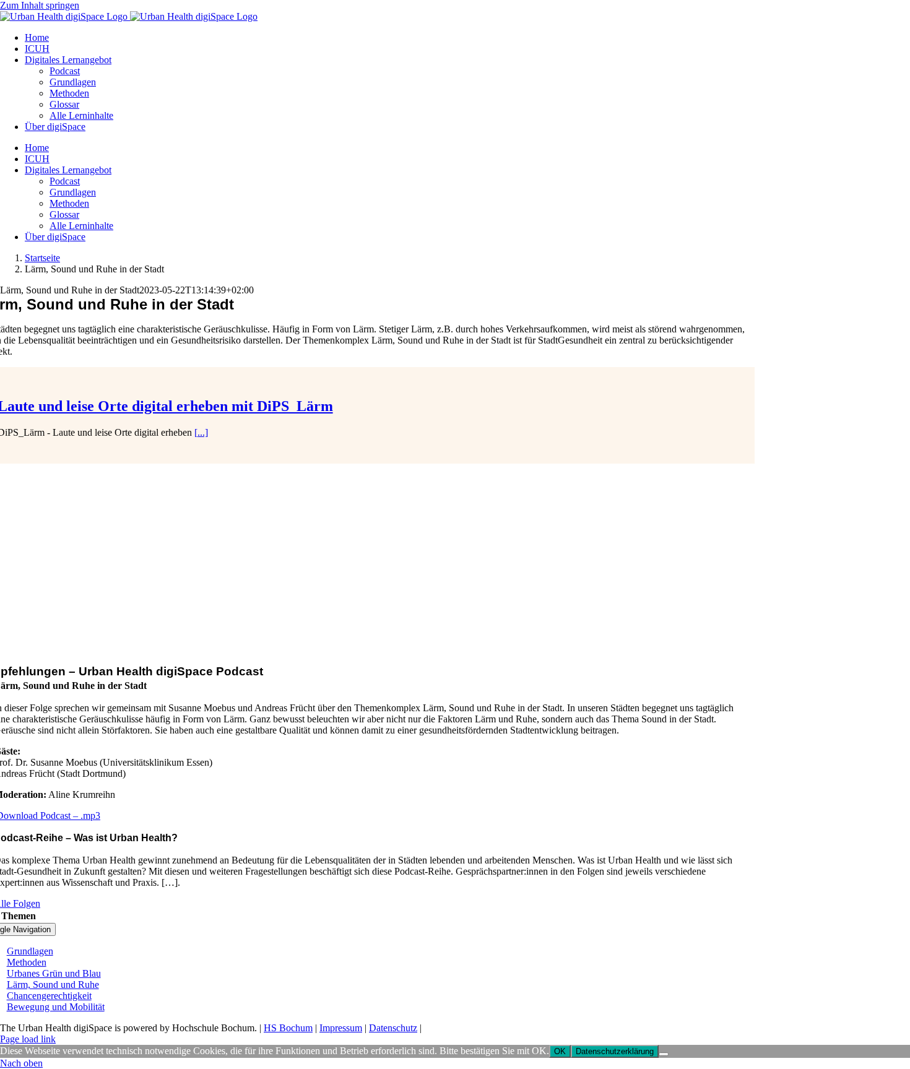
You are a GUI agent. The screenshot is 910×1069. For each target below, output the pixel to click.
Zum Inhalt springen (39, 5)
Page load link (28, 1039)
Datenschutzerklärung (615, 1051)
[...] (201, 432)
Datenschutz (393, 1028)
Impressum (340, 1028)
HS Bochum (288, 1028)
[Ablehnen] (664, 1054)
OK (560, 1051)
